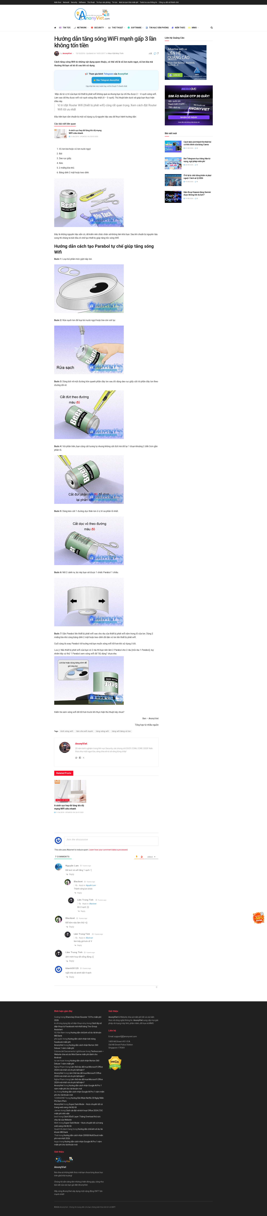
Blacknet (92, 904)
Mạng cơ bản (62, 800)
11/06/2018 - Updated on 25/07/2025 (84, 136)
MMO (194, 28)
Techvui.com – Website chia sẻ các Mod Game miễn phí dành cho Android (79, 1054)
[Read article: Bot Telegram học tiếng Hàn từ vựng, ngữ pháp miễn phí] (173, 163)
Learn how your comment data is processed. (108, 850)
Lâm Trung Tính (85, 900)
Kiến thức (57, 2)
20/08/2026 (189, 165)
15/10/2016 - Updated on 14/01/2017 (90, 53)
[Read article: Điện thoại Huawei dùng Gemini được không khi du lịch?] (173, 197)
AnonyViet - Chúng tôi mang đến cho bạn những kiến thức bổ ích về (85, 1207)
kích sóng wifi (67, 731)
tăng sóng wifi (102, 731)
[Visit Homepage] (92, 14)
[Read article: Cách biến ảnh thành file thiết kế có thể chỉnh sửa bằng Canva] (173, 147)
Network (66, 2)
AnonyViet (67, 53)
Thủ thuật (91, 2)
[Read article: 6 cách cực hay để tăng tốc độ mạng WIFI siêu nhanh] (60, 133)
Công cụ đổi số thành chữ (169, 2)
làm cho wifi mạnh (84, 731)
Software (82, 2)
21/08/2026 (189, 148)
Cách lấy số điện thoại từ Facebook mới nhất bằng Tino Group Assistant (78, 1026)
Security (74, 2)
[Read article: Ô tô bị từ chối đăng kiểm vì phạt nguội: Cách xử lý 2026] (173, 180)
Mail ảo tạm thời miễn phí (128, 2)
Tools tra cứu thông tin (148, 2)
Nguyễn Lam (91, 885)
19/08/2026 (189, 182)
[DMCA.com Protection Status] (114, 1063)
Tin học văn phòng (103, 2)
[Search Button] (212, 27)
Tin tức (114, 2)
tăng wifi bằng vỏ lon (121, 731)
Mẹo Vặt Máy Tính (115, 53)
